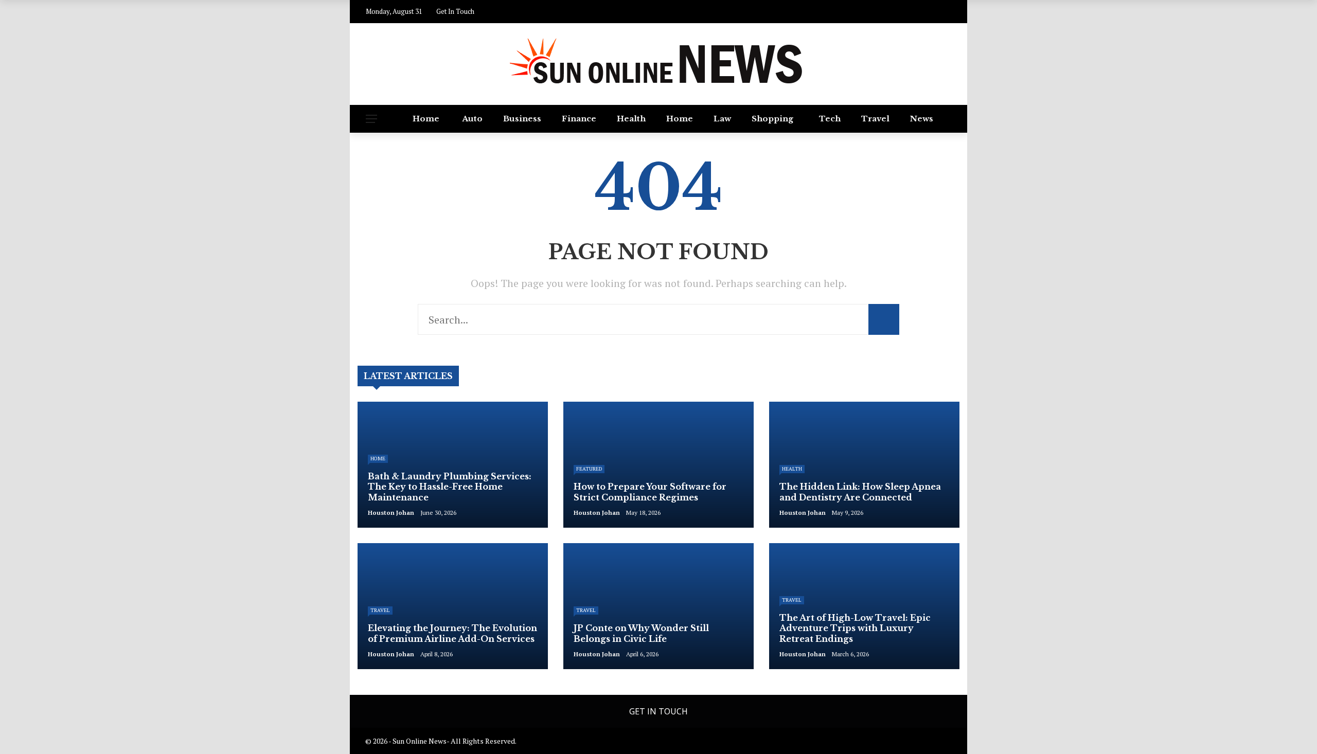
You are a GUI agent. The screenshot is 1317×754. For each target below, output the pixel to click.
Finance (579, 118)
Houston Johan (391, 512)
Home (426, 118)
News (921, 118)
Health (631, 118)
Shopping (772, 118)
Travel (875, 118)
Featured (589, 468)
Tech (830, 118)
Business (522, 118)
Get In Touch (455, 11)
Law (722, 118)
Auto (472, 118)
